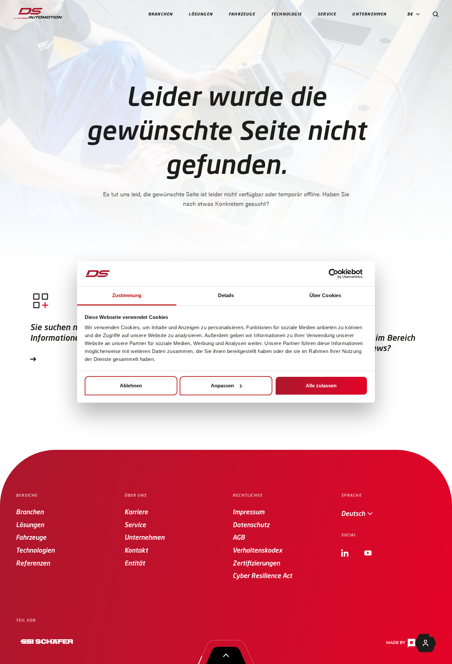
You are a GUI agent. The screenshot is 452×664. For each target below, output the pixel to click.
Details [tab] (226, 295)
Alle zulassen (321, 385)
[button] (415, 14)
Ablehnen (131, 385)
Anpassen (222, 385)
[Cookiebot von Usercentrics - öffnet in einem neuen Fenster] (339, 274)
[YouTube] (368, 552)
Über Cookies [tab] (325, 295)
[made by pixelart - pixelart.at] (410, 643)
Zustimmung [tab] (127, 295)
